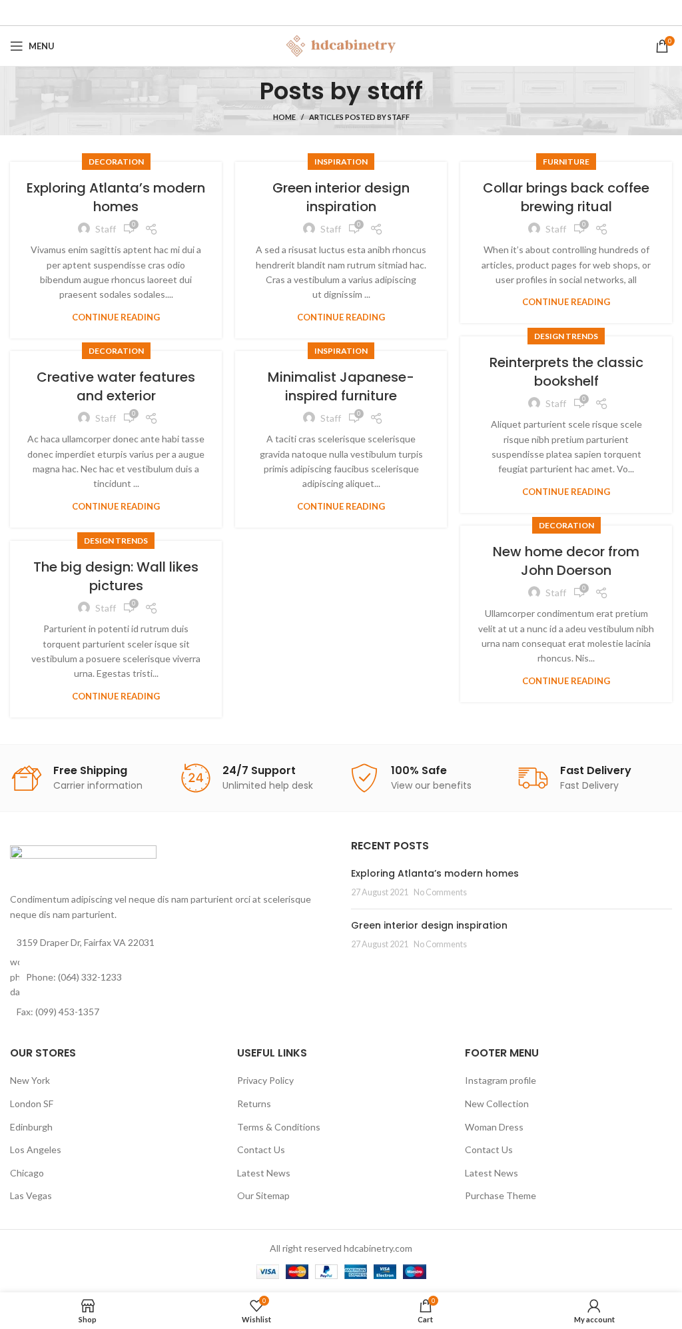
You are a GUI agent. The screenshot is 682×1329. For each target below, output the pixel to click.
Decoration (116, 162)
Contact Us (261, 1149)
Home (284, 117)
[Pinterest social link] (340, 13)
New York (30, 1080)
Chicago (27, 1172)
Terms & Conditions (278, 1126)
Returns (254, 1103)
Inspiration (341, 162)
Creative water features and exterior (116, 386)
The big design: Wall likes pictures (115, 576)
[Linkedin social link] (359, 13)
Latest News (263, 1172)
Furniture (566, 162)
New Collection (497, 1103)
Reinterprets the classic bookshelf (566, 371)
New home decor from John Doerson (566, 561)
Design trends (566, 336)
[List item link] (170, 977)
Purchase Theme (500, 1195)
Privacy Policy (265, 1080)
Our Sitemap (263, 1195)
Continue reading (116, 317)
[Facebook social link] (302, 13)
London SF (31, 1103)
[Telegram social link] (378, 13)
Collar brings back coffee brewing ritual (566, 197)
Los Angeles (35, 1149)
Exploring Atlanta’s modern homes (116, 197)
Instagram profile (500, 1080)
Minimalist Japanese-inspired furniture (341, 386)
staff (395, 91)
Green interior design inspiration (341, 197)
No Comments (440, 892)
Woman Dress (494, 1126)
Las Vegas (31, 1195)
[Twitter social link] (320, 13)
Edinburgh (31, 1126)
